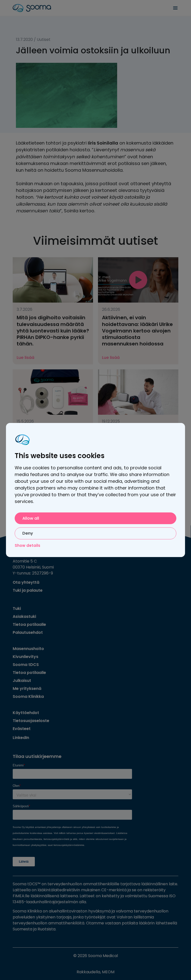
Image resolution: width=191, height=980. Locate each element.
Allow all (30, 518)
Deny (27, 533)
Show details (27, 545)
